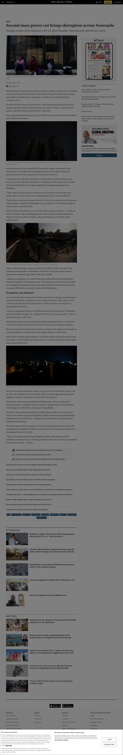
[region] (61, 742)
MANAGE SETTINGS (109, 744)
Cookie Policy (8, 745)
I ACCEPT (109, 739)
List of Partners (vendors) (61, 740)
